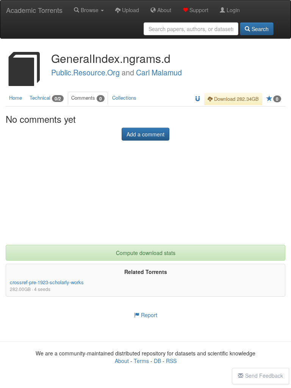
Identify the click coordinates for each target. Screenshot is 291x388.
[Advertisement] (145, 197)
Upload (129, 10)
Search (259, 29)
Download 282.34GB (236, 98)
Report (148, 315)
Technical (45, 98)
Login (232, 10)
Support (198, 10)
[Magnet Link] (197, 99)
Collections (124, 97)
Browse (89, 10)
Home (15, 97)
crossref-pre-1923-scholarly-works (47, 282)
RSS (171, 361)
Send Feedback (264, 375)
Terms (141, 361)
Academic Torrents (34, 10)
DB (157, 361)
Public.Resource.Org (85, 72)
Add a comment (145, 134)
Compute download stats (145, 253)
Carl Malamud (159, 72)
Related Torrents (145, 271)
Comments (86, 98)
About (163, 10)
